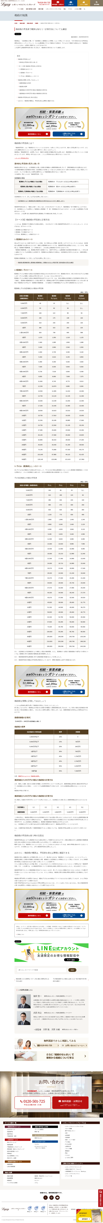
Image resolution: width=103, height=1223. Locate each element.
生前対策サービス (13, 1139)
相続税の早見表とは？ (24, 59)
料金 (65, 9)
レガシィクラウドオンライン (72, 1173)
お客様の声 (68, 1146)
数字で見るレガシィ (70, 1130)
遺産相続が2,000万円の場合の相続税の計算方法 (33, 90)
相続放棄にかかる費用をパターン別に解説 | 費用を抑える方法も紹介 (32, 980)
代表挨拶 (67, 1137)
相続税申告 (10, 1131)
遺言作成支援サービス (13, 1151)
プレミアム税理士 (39, 1129)
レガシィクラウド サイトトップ (73, 1167)
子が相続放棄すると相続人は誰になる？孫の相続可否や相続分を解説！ (69, 980)
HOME (15, 23)
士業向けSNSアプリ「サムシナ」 (73, 1169)
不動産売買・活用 (11, 1136)
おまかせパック (11, 1129)
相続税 (36, 23)
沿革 (66, 1133)
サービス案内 (20, 9)
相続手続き (10, 1134)
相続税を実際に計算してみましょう (28, 80)
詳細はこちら (20, 934)
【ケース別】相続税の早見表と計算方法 (29, 66)
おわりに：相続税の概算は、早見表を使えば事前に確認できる (36, 101)
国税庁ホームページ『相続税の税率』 (29, 776)
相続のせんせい (38, 1138)
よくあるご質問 (78, 9)
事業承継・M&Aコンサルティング (15, 1149)
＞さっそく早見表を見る (21, 158)
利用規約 (75, 1220)
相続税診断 (10, 1144)
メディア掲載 (68, 1148)
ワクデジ (37, 1144)
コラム (36, 1182)
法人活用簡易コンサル (13, 1155)
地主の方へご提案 (11, 1158)
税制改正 (9, 1180)
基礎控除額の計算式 (25, 83)
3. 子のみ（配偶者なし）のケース (29, 76)
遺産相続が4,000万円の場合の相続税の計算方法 (33, 93)
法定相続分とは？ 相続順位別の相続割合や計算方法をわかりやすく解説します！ (41, 201)
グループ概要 (68, 1128)
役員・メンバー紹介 (70, 1139)
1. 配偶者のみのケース (25, 69)
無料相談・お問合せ (76, 1209)
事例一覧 (37, 1131)
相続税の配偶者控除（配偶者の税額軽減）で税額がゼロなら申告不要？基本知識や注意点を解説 (45, 262)
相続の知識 (40, 9)
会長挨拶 (67, 1135)
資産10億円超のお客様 (31, 9)
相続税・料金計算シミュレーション (44, 1176)
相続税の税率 (23, 86)
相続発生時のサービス (14, 1126)
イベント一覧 (68, 1176)
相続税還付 (10, 1164)
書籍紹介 (67, 1150)
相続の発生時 (30, 23)
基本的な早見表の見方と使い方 (28, 62)
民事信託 (9, 1153)
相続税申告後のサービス (15, 1161)
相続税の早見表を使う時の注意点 (27, 97)
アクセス (70, 9)
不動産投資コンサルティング (14, 1147)
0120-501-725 (44, 2)
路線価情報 (10, 1178)
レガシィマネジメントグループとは (53, 9)
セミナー (37, 1180)
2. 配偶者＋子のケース (25, 72)
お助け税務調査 (11, 1166)
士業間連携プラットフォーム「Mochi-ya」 (76, 1171)
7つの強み (67, 1142)
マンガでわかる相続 (12, 1182)
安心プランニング (11, 1142)
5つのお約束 (68, 1144)
